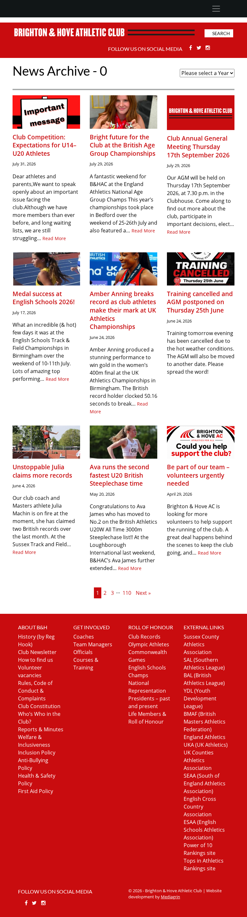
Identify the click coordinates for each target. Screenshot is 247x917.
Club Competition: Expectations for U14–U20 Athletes (45, 145)
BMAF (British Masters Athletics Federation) (204, 721)
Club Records (144, 636)
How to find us (35, 659)
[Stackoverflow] (208, 47)
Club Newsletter (37, 652)
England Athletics (204, 737)
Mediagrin (170, 897)
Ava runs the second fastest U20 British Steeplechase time (119, 475)
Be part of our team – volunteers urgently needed (198, 475)
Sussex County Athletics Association (201, 644)
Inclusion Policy (36, 752)
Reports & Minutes (40, 729)
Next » (143, 592)
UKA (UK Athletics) (206, 744)
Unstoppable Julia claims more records (42, 471)
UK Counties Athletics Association (199, 760)
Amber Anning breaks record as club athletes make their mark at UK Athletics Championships (123, 310)
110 (127, 592)
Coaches (83, 636)
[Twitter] (199, 47)
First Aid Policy (35, 791)
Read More (54, 238)
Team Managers (92, 644)
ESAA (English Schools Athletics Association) (204, 830)
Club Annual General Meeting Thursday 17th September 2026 (198, 146)
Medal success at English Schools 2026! (44, 297)
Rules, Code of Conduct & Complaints (35, 690)
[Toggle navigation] (215, 9)
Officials (83, 652)
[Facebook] (191, 47)
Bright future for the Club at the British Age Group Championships (122, 145)
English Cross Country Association (200, 806)
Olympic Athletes (148, 644)
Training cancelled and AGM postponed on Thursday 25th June (200, 301)
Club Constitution (39, 706)
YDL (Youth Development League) (200, 698)
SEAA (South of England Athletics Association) (204, 783)
